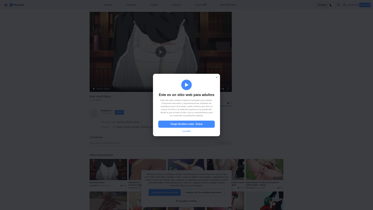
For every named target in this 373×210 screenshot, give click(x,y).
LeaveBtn (186, 131)
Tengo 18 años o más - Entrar (186, 124)
